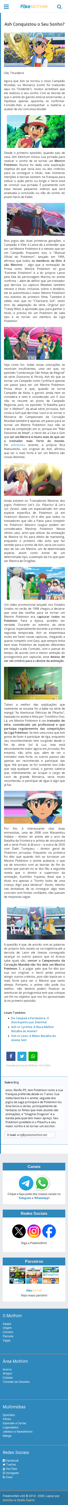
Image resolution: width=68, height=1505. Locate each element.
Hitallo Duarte (26, 1500)
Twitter (10, 1464)
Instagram (12, 1473)
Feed (8, 1477)
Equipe (7, 1324)
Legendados (10, 1427)
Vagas (7, 1340)
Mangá (7, 1436)
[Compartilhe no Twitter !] (21, 1056)
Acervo (7, 1369)
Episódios (9, 1415)
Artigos (7, 1373)
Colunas (8, 1377)
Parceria (8, 1336)
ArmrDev (8, 1500)
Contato (8, 1332)
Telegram (24, 1198)
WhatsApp (41, 1198)
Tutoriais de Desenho (16, 1382)
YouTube (11, 1469)
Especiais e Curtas (14, 1423)
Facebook (12, 1460)
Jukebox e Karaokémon (17, 1431)
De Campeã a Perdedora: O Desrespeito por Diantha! (30, 1020)
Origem (7, 1328)
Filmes (7, 1419)
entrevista (18, 445)
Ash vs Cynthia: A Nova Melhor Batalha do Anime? (32, 1029)
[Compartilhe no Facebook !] (10, 1056)
